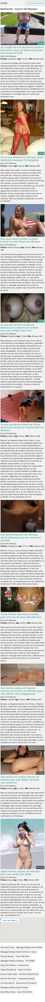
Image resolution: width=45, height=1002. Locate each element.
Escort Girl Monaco (8, 965)
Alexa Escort (23, 965)
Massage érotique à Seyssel (12, 961)
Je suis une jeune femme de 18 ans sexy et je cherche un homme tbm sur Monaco (22, 427)
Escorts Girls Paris (8, 978)
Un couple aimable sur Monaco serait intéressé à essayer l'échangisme (22, 159)
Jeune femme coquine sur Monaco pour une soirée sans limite (20, 873)
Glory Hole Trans (7, 947)
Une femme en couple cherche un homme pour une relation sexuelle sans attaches (20, 779)
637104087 (30, 961)
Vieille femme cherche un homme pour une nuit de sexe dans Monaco (21, 616)
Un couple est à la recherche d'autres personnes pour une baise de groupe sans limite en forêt (22, 50)
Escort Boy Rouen (8, 992)
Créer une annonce (35, 3)
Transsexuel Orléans (26, 978)
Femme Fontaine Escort (28, 974)
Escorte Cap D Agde (9, 974)
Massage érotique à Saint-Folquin (14, 987)
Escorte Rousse (7, 956)
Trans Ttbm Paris (23, 956)
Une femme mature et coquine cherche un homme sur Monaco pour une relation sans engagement (22, 691)
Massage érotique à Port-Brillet (29, 947)
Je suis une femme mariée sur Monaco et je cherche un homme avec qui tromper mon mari (19, 327)
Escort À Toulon (24, 970)
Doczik (3, 3)
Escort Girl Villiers (24, 992)
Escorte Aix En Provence (26, 983)
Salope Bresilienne (8, 970)
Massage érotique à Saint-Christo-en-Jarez (18, 952)
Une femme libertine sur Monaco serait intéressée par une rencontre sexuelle (21, 537)
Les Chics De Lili (7, 983)
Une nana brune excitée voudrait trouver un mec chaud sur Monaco (20, 240)
